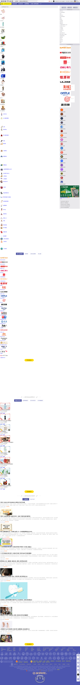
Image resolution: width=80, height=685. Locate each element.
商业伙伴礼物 (15, 245)
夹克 (12, 131)
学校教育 (27, 183)
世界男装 (44, 135)
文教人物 (31, 171)
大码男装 (56, 135)
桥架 (50, 650)
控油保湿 (17, 203)
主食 (31, 207)
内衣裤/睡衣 (15, 124)
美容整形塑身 (35, 116)
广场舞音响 (55, 187)
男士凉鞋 (6, 140)
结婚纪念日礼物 (23, 234)
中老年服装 (8, 187)
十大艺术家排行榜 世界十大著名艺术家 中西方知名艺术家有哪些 (15, 553)
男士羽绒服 (38, 131)
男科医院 (47, 199)
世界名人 (55, 169)
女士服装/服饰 (6, 118)
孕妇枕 (33, 209)
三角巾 (40, 161)
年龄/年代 (22, 236)
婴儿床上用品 (51, 143)
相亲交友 (6, 220)
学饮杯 (19, 158)
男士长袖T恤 (52, 135)
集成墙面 (38, 649)
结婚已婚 (28, 199)
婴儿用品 (7, 143)
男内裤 (20, 137)
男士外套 (18, 131)
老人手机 (39, 187)
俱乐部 (17, 236)
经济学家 (45, 169)
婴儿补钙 (34, 143)
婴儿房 (41, 148)
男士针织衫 (23, 131)
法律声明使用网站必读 (44, 670)
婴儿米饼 (41, 167)
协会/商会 (8, 236)
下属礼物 (20, 245)
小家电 (23, 220)
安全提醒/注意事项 (41, 222)
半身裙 (42, 120)
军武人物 (19, 171)
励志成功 (17, 248)
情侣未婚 (32, 199)
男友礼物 (12, 241)
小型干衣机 (48, 220)
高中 (16, 185)
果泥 (37, 167)
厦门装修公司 (9, 650)
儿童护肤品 (47, 154)
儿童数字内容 (10, 152)
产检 (35, 211)
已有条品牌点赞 (65, 205)
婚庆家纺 (24, 231)
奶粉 (13, 143)
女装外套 (52, 121)
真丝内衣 (40, 123)
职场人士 (5, 633)
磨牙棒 (22, 158)
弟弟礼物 (54, 243)
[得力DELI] (65, 67)
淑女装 (40, 118)
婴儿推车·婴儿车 (29, 143)
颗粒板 (68, 649)
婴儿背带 (10, 147)
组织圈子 (5, 236)
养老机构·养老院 (22, 187)
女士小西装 (16, 120)
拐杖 (52, 187)
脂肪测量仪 (29, 201)
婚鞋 (15, 126)
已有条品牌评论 (65, 207)
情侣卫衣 (41, 224)
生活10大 (20, 3)
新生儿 (20, 211)
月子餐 (36, 176)
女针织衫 (48, 121)
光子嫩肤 (13, 201)
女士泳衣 (36, 121)
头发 (2, 605)
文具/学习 (49, 248)
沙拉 (36, 205)
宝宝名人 (34, 148)
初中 (18, 185)
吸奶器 (11, 156)
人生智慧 (5, 248)
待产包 (18, 156)
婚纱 (24, 118)
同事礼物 (43, 243)
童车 (22, 147)
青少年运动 (55, 183)
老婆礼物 (20, 241)
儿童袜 (3, 154)
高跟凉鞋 (21, 126)
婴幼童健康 (26, 148)
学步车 (41, 145)
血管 (17, 213)
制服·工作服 (28, 135)
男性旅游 (18, 238)
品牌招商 (39, 664)
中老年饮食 (24, 176)
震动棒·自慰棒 (52, 197)
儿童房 (23, 154)
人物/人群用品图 (34, 3)
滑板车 (23, 150)
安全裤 (10, 123)
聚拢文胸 (3, 124)
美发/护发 (18, 192)
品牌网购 (27, 3)
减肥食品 (38, 176)
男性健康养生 (44, 131)
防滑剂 (20, 649)
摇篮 (43, 156)
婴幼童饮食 (5, 148)
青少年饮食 (28, 176)
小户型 (56, 222)
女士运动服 (20, 120)
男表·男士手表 (15, 129)
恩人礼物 (5, 246)
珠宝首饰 (37, 192)
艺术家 (35, 169)
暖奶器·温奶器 (39, 156)
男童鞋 (46, 138)
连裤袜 (18, 123)
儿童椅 (29, 154)
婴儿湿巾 (44, 145)
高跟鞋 (6, 126)
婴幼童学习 (14, 148)
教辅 (42, 181)
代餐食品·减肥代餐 (16, 205)
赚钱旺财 (14, 248)
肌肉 (40, 213)
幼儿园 (47, 227)
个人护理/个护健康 (18, 220)
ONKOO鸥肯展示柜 (22, 664)
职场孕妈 (31, 211)
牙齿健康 (4, 580)
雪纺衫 (2, 120)
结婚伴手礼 (35, 234)
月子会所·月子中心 (9, 209)
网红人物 (38, 169)
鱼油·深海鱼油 (17, 167)
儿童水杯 (26, 150)
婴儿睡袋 (32, 147)
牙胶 (24, 158)
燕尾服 (37, 137)
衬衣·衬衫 (32, 135)
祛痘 (7, 203)
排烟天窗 (44, 649)
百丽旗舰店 (3, 431)
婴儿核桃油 (31, 167)
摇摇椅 (39, 145)
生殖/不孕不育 (44, 211)
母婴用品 (27, 116)
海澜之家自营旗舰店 (5, 409)
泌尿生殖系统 (33, 213)
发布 (69, 1)
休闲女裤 (55, 121)
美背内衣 (36, 123)
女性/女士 (53, 222)
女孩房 (7, 116)
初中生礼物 (43, 245)
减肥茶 (24, 205)
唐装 (32, 137)
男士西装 (35, 135)
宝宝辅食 (37, 143)
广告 (61, 198)
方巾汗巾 (37, 147)
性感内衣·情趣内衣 (14, 199)
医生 (29, 171)
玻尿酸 (10, 201)
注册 (66, 1)
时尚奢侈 (33, 224)
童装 (29, 152)
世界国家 (1, 537)
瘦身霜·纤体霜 (5, 207)
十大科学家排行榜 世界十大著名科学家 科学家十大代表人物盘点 (15, 546)
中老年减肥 (21, 207)
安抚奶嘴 (3, 158)
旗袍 (16, 118)
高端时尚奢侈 (41, 192)
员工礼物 (38, 241)
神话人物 (12, 171)
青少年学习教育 (50, 183)
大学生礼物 (14, 185)
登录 (64, 1)
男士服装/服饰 (6, 135)
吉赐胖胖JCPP (16, 664)
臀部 (30, 213)
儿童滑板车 (19, 150)
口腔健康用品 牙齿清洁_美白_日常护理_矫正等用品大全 (13, 576)
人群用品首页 (6, 3)
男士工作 (22, 133)
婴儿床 (48, 143)
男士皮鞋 (25, 138)
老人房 (28, 190)
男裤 (26, 129)
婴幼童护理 (31, 148)
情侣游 (48, 224)
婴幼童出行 (22, 148)
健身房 (54, 205)
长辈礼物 (31, 241)
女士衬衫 (30, 120)
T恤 (32, 129)
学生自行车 (49, 181)
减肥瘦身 (16, 195)
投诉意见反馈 (20, 662)
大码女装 (11, 120)
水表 (20, 650)
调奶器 (7, 162)
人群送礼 (5, 241)
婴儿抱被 (25, 147)
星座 (37, 222)
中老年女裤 (2, 123)
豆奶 (25, 167)
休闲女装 (36, 118)
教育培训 (14, 183)
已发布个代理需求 (65, 204)
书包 (38, 181)
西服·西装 (29, 129)
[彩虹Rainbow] (67, 87)
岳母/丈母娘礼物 (52, 241)
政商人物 (15, 171)
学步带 (40, 158)
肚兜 (56, 161)
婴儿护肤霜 (13, 145)
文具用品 (13, 181)
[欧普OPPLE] (65, 93)
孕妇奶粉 (40, 209)
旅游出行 (51, 664)
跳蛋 (1, 199)
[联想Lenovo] (65, 57)
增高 (57, 201)
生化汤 (35, 167)
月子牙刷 (53, 209)
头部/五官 (20, 195)
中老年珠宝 (27, 187)
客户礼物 (41, 241)
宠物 (35, 222)
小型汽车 (2, 222)
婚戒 (20, 231)
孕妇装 (32, 156)
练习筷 (12, 162)
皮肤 (36, 213)
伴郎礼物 (23, 245)
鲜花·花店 (14, 224)
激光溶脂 (41, 201)
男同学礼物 (40, 243)
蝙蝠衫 (52, 120)
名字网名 (1, 506)
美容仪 (37, 203)
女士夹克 (23, 121)
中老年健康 (23, 178)
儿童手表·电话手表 (31, 150)
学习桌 (18, 154)
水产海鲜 (47, 205)
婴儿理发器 (55, 145)
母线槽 (14, 650)
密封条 (26, 649)
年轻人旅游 (35, 238)
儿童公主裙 (41, 152)
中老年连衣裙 (18, 189)
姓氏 (19, 236)
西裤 (42, 135)
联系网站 (58, 669)
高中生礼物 (47, 245)
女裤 (22, 118)
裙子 (38, 116)
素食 (40, 205)
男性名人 (5, 133)
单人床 (37, 220)
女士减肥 (13, 207)
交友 (46, 248)
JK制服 (33, 121)
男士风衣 (26, 131)
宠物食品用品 (30, 222)
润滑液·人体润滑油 (35, 197)
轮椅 (45, 187)
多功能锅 (40, 220)
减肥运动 (28, 207)
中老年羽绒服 (30, 189)
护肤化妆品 (11, 192)
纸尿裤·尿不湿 (21, 143)
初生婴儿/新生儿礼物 (33, 245)
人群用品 (39, 238)
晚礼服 (5, 120)
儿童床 (9, 154)
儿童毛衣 (26, 152)
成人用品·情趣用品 (14, 197)
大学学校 (55, 664)
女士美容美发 (27, 195)
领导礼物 (34, 241)
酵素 (26, 201)
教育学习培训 (32, 183)
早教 (49, 147)
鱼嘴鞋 (26, 126)
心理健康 (6, 250)
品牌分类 (57, 1)
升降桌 (36, 181)
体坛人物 (30, 169)
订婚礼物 (31, 234)
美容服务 (8, 195)
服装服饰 (19, 138)
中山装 (30, 137)
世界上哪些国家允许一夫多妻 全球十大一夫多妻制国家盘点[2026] (16, 531)
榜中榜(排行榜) (29, 664)
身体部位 (5, 213)
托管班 (33, 227)
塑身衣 (18, 124)
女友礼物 (8, 241)
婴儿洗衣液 (7, 147)
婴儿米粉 (41, 143)
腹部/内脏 (27, 213)
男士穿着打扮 (49, 131)
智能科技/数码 (9, 131)
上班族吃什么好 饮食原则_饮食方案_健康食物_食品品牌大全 (15, 629)
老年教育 (21, 190)
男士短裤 (16, 137)
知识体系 (14, 3)
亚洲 (3, 551)
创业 (11, 248)
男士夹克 (8, 138)
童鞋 (53, 152)
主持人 (33, 169)
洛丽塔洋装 (43, 121)
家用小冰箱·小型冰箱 (28, 220)
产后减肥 (24, 207)
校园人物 (22, 171)
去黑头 (11, 203)
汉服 (27, 137)
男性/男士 (5, 129)
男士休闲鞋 (29, 138)
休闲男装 (15, 135)
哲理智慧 (27, 248)
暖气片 (44, 650)
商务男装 (39, 135)
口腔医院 (1, 580)
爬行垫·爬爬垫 (17, 147)
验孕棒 (6, 199)
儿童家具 (26, 154)
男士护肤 (45, 129)
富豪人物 (19, 169)
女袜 (20, 123)
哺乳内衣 (35, 156)
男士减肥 (17, 207)
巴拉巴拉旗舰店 (3, 453)
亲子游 (17, 229)
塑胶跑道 (50, 649)
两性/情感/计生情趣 (7, 197)
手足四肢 (19, 213)
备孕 (41, 199)
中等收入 (37, 236)
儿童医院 (39, 154)
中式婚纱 (26, 118)
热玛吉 (16, 201)
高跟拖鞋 (42, 126)
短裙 (47, 120)
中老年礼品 (8, 190)
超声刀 (45, 201)
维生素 (55, 181)
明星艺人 (26, 169)
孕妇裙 (28, 209)
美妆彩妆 (30, 116)
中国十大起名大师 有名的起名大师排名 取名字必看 (12, 502)
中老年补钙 (17, 187)
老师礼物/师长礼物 (29, 243)
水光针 (18, 201)
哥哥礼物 (4, 245)
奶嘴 (20, 147)
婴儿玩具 (44, 143)
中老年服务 (17, 190)
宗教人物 (26, 171)
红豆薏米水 (33, 205)
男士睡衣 (37, 129)
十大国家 (4, 537)
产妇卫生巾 (49, 209)
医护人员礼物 (9, 246)
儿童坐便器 (32, 154)
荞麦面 (50, 205)
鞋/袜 (29, 192)
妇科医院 (43, 199)
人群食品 (5, 176)
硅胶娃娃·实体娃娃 (46, 197)
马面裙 (49, 120)
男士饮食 (2, 133)
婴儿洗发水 (2, 147)
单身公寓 (10, 220)
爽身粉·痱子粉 (42, 147)
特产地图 (68, 664)
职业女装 (19, 118)
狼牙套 (3, 199)
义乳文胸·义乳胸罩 (9, 124)
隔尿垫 (37, 161)
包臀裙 (39, 120)
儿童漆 (15, 154)
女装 (10, 118)
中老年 (4, 187)
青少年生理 (27, 178)
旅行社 (34, 189)
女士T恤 (12, 118)
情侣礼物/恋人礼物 (53, 224)
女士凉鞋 (9, 126)
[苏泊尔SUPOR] (65, 47)
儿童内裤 (50, 152)
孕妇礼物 (2, 246)
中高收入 (33, 236)
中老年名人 (25, 190)
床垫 (2, 650)
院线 (27, 224)
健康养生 (19, 199)
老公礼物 (10, 243)
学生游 (24, 238)
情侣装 (38, 224)
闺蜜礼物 (21, 243)
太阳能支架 (39, 650)
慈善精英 (23, 169)
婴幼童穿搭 (18, 148)
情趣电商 (19, 222)
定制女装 (50, 118)
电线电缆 (32, 649)
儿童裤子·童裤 (45, 152)
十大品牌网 (34, 664)
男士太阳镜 (24, 129)
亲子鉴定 (21, 227)
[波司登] (65, 104)
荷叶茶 (27, 205)
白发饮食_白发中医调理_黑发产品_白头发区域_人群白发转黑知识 (16, 599)
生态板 (56, 650)
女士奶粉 (4, 116)
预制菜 (56, 220)
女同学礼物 (35, 243)
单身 (37, 199)
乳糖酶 (28, 167)
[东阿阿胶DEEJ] (65, 62)
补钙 (9, 167)
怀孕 (34, 211)
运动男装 (48, 135)
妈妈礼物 (24, 241)
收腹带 (20, 156)
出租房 (13, 220)
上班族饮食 (32, 176)
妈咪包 (29, 156)
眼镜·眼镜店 (3, 183)
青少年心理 (39, 178)
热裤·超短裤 (7, 123)
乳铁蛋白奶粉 (48, 167)
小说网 (22, 222)
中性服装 (11, 138)
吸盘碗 (9, 162)
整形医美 (48, 201)
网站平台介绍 (48, 662)
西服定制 (15, 131)
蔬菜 (42, 205)
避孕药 (28, 197)
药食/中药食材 (24, 199)
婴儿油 (52, 145)
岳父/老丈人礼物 (46, 241)
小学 (20, 185)
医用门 (14, 649)
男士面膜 (49, 129)
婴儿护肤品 (17, 145)
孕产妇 (10, 116)
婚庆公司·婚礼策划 (10, 231)
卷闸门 (32, 650)
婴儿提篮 (15, 162)
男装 (8, 129)
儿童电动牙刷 (52, 150)
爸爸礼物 (27, 241)
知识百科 (46, 664)
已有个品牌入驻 (65, 201)
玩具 (43, 158)
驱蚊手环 (53, 161)
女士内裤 (13, 123)
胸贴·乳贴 (21, 124)
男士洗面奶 (53, 129)
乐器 (7, 183)
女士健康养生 (9, 178)
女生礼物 (14, 243)
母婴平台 (55, 147)
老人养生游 (38, 189)
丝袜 (22, 123)
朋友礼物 (55, 245)
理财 (33, 222)
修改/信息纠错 (26, 662)
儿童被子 (6, 154)
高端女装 (30, 118)
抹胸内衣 (43, 123)
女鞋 (16, 123)
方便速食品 (53, 220)
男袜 (39, 138)
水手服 (30, 121)
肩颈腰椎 (12, 213)
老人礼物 (24, 243)
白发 (1, 605)
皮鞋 (11, 129)
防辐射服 (54, 120)
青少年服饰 (10, 181)
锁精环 (30, 197)
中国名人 (2, 171)
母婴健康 (38, 148)
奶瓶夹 (8, 158)
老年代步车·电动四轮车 (33, 187)
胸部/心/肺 (23, 213)
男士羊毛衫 (34, 131)
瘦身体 (34, 203)
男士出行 (12, 133)
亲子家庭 (9, 185)
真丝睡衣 (27, 120)
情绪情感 (10, 250)
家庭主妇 (13, 116)
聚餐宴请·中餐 (40, 231)
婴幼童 (4, 143)
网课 (46, 181)
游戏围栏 (28, 147)
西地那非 (25, 197)
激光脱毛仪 (38, 201)
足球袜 (44, 138)
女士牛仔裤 (4, 121)
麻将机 (62, 649)
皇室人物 (51, 169)
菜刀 (26, 650)
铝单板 (68, 650)
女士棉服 (13, 121)
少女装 (34, 120)
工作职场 (8, 248)
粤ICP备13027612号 (36, 670)
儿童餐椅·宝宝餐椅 (30, 145)
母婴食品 (24, 116)
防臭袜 (41, 138)
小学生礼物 (39, 245)
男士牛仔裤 (42, 129)
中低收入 (40, 236)
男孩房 (15, 133)
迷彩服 (34, 137)
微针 (21, 201)
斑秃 (1, 566)
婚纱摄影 (15, 231)
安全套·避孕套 (20, 197)
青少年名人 (6, 185)
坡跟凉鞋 (33, 126)
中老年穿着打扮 (47, 189)
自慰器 (5, 222)
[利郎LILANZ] (65, 81)
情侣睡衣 (45, 224)
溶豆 (39, 167)
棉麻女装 (8, 120)
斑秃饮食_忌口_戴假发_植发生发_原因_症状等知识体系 (13, 561)
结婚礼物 (28, 234)
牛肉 (52, 205)
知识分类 (60, 1)
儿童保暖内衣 (22, 152)
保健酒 (50, 187)
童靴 (55, 152)
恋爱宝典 (3, 250)
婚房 (51, 231)
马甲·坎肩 (23, 137)
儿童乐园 (36, 154)
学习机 (17, 181)
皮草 (11, 121)
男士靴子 (36, 138)
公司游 (29, 238)
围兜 (35, 147)
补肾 (41, 131)
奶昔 (38, 205)
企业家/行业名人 (15, 169)
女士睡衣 (23, 120)
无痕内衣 (28, 123)
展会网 (43, 664)
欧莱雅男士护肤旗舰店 (6, 485)
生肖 (27, 236)
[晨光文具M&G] (65, 52)
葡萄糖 (11, 167)
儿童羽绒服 (17, 152)
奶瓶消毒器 (11, 158)
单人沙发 (34, 220)
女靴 (24, 126)
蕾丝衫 (39, 121)
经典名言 (35, 248)
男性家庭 (18, 133)
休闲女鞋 (18, 126)
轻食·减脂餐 (11, 205)
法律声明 (34, 662)
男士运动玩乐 (55, 131)
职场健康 (35, 178)
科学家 (42, 169)
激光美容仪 (34, 201)
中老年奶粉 (12, 187)
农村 (43, 236)
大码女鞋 (29, 126)
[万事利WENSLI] (65, 72)
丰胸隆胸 (20, 203)
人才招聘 (43, 662)
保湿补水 (24, 203)
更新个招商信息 (64, 202)
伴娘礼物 (27, 245)
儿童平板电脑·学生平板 (39, 150)
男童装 (18, 135)
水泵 (61, 650)
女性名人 (9, 171)
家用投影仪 (44, 220)
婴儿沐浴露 (48, 145)
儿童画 (14, 152)
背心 (26, 137)
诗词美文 (13, 250)
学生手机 (45, 150)
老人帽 (22, 189)
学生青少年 (51, 154)
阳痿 (1, 619)
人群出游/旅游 (6, 229)
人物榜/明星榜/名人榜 (7, 169)
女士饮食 (8, 176)
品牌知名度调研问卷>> (23, 1)
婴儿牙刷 (26, 158)
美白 (1, 203)
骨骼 (15, 213)
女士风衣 (20, 121)
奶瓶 (25, 143)
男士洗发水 (4, 131)
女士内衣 (25, 123)
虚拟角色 (35, 171)
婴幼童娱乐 (9, 148)
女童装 (36, 120)
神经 (38, 213)
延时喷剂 (40, 197)
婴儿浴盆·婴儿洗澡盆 (23, 145)
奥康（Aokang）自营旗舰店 (7, 442)
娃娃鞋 (39, 126)
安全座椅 (35, 145)
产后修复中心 (15, 209)
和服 (46, 121)
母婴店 (11, 143)
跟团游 (46, 222)
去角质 (14, 203)
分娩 (22, 211)
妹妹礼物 (51, 243)
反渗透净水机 (3, 649)
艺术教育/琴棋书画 (19, 183)
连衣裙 (41, 116)
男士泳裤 (9, 137)
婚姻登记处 (18, 234)
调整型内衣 (32, 123)
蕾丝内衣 (46, 123)
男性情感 (9, 133)
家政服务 (18, 227)
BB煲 (13, 147)
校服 (40, 181)
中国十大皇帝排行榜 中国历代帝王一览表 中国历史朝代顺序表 (15, 516)
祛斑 (9, 203)
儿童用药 (43, 154)
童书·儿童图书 (4, 152)
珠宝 (22, 231)
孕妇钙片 (36, 209)
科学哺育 (17, 211)
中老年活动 (4, 190)
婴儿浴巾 (9, 145)
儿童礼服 (37, 152)
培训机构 (25, 222)
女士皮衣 (27, 121)
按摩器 (7, 189)
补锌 (14, 167)
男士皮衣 (30, 131)
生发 (2, 566)
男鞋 (10, 129)
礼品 (36, 224)
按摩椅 (1, 189)
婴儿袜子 (2, 145)
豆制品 (44, 205)
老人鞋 (43, 187)
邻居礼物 (14, 246)
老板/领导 (30, 236)
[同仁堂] (67, 99)
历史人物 (48, 169)
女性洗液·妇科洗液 (18, 116)
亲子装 (8, 227)
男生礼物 (17, 243)
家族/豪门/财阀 (13, 236)
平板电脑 (48, 150)
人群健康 (5, 178)
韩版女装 (46, 118)
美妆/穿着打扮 (6, 192)
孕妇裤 (31, 209)
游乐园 (25, 227)
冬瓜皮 (29, 205)
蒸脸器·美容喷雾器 (29, 203)
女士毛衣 (17, 121)
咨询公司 (24, 248)
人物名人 (59, 664)
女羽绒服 (8, 121)
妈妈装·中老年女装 (12, 189)
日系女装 (43, 118)
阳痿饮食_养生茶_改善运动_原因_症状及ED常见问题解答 (14, 615)
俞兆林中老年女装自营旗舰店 (6, 464)
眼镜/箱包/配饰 (33, 192)
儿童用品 (5, 150)
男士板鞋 (32, 138)
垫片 (73, 649)
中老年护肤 (42, 189)
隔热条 (8, 649)
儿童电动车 (9, 150)
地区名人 (38, 171)
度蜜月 (41, 234)
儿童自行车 (15, 150)
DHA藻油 (6, 167)
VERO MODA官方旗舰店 (5, 420)
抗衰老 (23, 195)
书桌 (20, 154)
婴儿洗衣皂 (13, 161)
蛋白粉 (21, 167)
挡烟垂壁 (56, 649)
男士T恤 (34, 129)
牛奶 (24, 167)
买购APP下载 (39, 662)
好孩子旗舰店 (4, 474)
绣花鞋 (36, 126)
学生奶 (52, 181)
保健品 (47, 187)
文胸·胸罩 (50, 123)
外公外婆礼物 (6, 243)
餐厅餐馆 (24, 224)
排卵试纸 (9, 199)
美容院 (51, 201)
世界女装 (33, 118)
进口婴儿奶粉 (16, 143)
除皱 (5, 203)
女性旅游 (14, 238)
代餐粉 (21, 205)
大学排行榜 (51, 227)
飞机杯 (56, 197)
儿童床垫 (12, 154)
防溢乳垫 (14, 156)
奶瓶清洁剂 (16, 158)
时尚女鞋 (13, 126)
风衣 (39, 137)
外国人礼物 (47, 243)
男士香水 (19, 129)
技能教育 (36, 183)
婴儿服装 (56, 143)
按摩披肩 (4, 189)
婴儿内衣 (5, 145)
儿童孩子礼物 (16, 241)
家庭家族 (20, 248)
